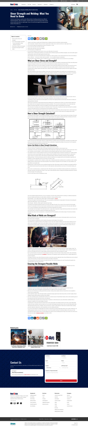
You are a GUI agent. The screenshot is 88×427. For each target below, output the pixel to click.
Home (11, 9)
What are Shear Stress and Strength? (17, 39)
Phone (62, 360)
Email (47, 360)
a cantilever (44, 254)
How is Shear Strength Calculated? (18, 41)
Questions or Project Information (51, 370)
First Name (48, 355)
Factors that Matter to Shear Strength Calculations (18, 44)
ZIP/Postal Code (64, 365)
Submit (61, 380)
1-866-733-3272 (27, 374)
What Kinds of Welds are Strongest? (18, 46)
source (56, 198)
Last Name (63, 355)
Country (47, 365)
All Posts (15, 9)
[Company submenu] (53, 4)
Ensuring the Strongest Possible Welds (18, 48)
